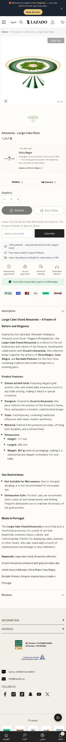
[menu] (4, 22)
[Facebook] (5, 694)
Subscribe (49, 233)
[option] (33, 71)
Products (16, 32)
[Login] (52, 22)
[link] (24, 736)
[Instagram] (13, 694)
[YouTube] (39, 694)
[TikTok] (22, 694)
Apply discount (33, 12)
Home (5, 32)
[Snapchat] (30, 694)
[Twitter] (47, 694)
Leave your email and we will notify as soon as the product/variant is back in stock (32, 224)
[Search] (21, 22)
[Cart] (62, 22)
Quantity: (7, 193)
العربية (13, 22)
